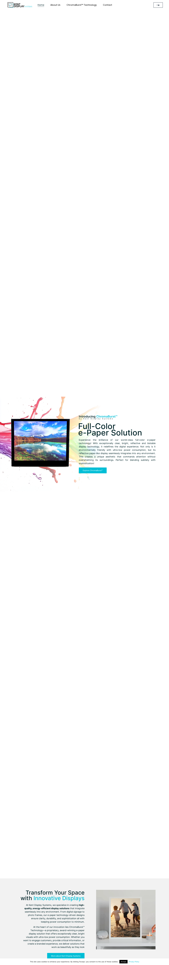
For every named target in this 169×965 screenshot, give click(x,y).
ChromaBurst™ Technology (82, 4)
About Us (55, 4)
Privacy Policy (134, 962)
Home (41, 4)
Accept (123, 962)
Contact (107, 4)
